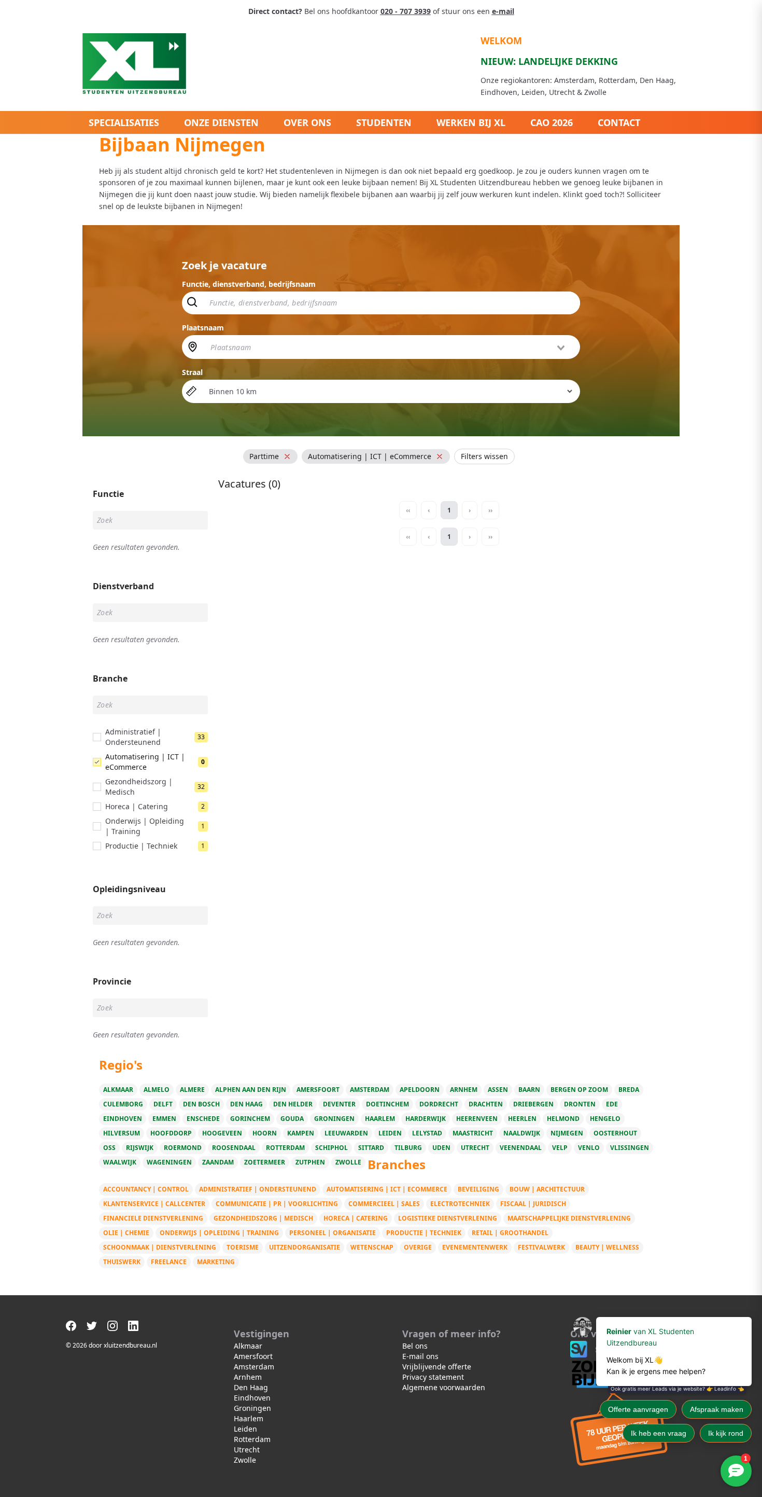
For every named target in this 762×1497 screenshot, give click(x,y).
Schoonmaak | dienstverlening (159, 1247)
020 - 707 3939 (405, 11)
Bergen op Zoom (579, 1089)
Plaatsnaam (203, 327)
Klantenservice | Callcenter (154, 1203)
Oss (109, 1147)
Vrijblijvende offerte (436, 1366)
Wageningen (169, 1162)
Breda (628, 1089)
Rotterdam (285, 1147)
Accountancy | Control (146, 1189)
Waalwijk (119, 1162)
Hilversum (121, 1133)
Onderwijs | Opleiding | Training (219, 1232)
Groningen (334, 1118)
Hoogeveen (222, 1133)
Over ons (307, 122)
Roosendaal (234, 1147)
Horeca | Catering (355, 1218)
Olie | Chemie (126, 1232)
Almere (192, 1089)
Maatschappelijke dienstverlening (569, 1218)
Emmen (164, 1118)
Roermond (183, 1147)
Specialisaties (124, 122)
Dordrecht (438, 1104)
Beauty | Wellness (607, 1247)
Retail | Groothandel (510, 1232)
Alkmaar (118, 1089)
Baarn (529, 1089)
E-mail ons (420, 1356)
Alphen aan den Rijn (250, 1089)
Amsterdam (369, 1089)
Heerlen (522, 1118)
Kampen (300, 1133)
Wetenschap (371, 1247)
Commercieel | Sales (384, 1203)
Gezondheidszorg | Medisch (263, 1218)
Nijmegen (567, 1133)
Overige (418, 1247)
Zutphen (310, 1162)
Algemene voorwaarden (443, 1387)
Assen (498, 1089)
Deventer (339, 1104)
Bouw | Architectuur (547, 1189)
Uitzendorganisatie (304, 1247)
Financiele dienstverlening (153, 1218)
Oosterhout (615, 1133)
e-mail (503, 11)
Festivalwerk (541, 1247)
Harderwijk (425, 1118)
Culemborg (123, 1104)
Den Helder (293, 1104)
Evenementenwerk (474, 1247)
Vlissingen (629, 1147)
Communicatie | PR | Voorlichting (277, 1203)
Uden (441, 1147)
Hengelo (605, 1118)
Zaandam (218, 1162)
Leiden (390, 1133)
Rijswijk (139, 1147)
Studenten (384, 122)
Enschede (203, 1118)
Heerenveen (477, 1118)
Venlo (589, 1147)
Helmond (563, 1118)
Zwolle (348, 1162)
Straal (192, 372)
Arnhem (463, 1089)
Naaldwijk (521, 1133)
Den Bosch (201, 1104)
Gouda (292, 1118)
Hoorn (264, 1133)
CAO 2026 (551, 122)
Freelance (169, 1261)
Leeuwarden (346, 1133)
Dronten (580, 1104)
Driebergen (533, 1104)
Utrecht (475, 1147)
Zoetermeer (264, 1162)
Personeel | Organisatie (332, 1232)
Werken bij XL (470, 122)
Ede (612, 1104)
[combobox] (388, 347)
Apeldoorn (420, 1089)
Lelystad (427, 1133)
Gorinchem (250, 1118)
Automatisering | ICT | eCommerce (387, 1189)
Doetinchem (387, 1104)
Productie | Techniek (423, 1232)
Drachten (486, 1104)
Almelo (157, 1089)
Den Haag (246, 1104)
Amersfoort (318, 1089)
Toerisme (243, 1247)
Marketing (216, 1261)
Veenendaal (521, 1147)
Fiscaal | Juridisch (533, 1203)
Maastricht (473, 1133)
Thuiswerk (121, 1261)
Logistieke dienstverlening (447, 1218)
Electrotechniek (460, 1203)
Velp (560, 1147)
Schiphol (331, 1147)
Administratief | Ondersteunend (257, 1189)
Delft (163, 1104)
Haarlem (380, 1118)
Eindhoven (122, 1118)
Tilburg (408, 1147)
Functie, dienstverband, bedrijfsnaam (249, 284)
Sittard (371, 1147)
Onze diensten (221, 122)
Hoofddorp (171, 1133)
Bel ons (415, 1346)
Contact (619, 122)
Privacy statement (433, 1377)
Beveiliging (478, 1189)
